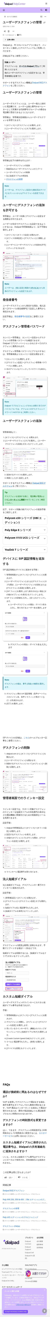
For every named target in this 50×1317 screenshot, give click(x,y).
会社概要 (40, 1241)
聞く (20, 35)
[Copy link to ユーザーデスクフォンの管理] (6, 98)
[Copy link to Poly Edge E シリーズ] (35, 530)
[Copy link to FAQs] (14, 1085)
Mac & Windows (31, 1269)
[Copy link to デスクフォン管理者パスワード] (6, 332)
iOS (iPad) (28, 1278)
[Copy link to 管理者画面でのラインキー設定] (6, 803)
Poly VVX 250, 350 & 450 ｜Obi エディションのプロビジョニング (25, 1199)
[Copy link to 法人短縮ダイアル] (30, 879)
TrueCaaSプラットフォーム (12, 1272)
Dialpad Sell (29, 1252)
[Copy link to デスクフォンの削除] (34, 748)
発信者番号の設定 (22, 316)
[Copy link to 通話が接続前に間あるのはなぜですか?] (10, 1096)
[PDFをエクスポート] (9, 31)
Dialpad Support (28, 1248)
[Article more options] (45, 17)
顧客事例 (40, 1244)
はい (10, 1177)
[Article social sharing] (5, 31)
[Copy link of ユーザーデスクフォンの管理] (44, 22)
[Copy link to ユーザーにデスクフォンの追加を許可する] (21, 210)
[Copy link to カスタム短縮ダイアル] (37, 997)
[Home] (14, 3)
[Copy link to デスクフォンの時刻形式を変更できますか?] (16, 1125)
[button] (44, 1310)
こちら (26, 737)
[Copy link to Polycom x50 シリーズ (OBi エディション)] (23, 523)
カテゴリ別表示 (12, 17)
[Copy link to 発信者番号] (21, 300)
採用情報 (40, 1247)
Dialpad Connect (28, 1242)
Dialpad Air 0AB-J (8, 1281)
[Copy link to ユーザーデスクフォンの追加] (6, 426)
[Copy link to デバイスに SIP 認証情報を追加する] (13, 564)
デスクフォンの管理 (11, 1208)
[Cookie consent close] (44, 1290)
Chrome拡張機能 (31, 1281)
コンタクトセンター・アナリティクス (13, 1276)
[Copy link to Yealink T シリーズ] (32, 550)
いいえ (25, 1177)
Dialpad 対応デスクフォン (14, 1190)
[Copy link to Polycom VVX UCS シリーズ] (8, 542)
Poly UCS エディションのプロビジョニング (20, 1217)
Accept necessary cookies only (15, 1312)
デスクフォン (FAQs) (11, 1226)
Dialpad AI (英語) (30, 1256)
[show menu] (46, 4)
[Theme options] (46, 10)
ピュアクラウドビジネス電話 (12, 1269)
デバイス (34, 288)
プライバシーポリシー (23, 1305)
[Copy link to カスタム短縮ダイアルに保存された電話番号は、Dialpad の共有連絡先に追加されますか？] (31, 1151)
